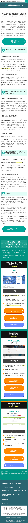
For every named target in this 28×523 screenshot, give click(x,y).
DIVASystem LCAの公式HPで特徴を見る (14, 381)
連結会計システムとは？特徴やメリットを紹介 (13, 490)
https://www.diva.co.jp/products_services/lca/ (16, 471)
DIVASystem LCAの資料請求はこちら (14, 388)
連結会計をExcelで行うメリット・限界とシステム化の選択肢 (13, 495)
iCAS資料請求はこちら (14, 318)
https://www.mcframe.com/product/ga (16, 473)
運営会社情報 (5, 499)
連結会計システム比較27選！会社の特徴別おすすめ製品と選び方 (12, 1)
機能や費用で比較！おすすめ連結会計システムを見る (14, 229)
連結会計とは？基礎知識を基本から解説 (11, 483)
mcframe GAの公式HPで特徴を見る (14, 451)
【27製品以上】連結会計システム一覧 (11, 487)
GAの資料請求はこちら (14, 458)
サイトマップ (5, 503)
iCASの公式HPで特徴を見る (14, 310)
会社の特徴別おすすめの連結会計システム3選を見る (14, 41)
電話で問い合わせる (14, 324)
